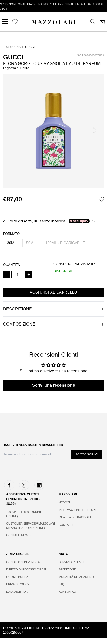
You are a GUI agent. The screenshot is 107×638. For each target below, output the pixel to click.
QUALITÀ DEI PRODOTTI (75, 517)
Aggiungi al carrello (53, 292)
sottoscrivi (86, 454)
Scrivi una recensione (53, 385)
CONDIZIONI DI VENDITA (23, 562)
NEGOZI (64, 502)
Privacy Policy (17, 584)
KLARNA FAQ (67, 591)
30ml (11, 243)
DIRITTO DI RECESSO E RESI (26, 569)
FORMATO (11, 234)
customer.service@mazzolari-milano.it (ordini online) (27, 525)
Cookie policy (17, 576)
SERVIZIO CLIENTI (71, 562)
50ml (31, 243)
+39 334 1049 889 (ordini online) (23, 514)
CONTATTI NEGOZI (19, 535)
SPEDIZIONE (67, 569)
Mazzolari (54, 23)
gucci (30, 46)
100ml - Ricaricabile (65, 243)
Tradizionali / (13, 46)
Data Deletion (17, 591)
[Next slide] (95, 131)
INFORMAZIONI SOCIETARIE (78, 510)
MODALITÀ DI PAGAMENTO (77, 576)
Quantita (11, 265)
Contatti (66, 524)
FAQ (61, 584)
